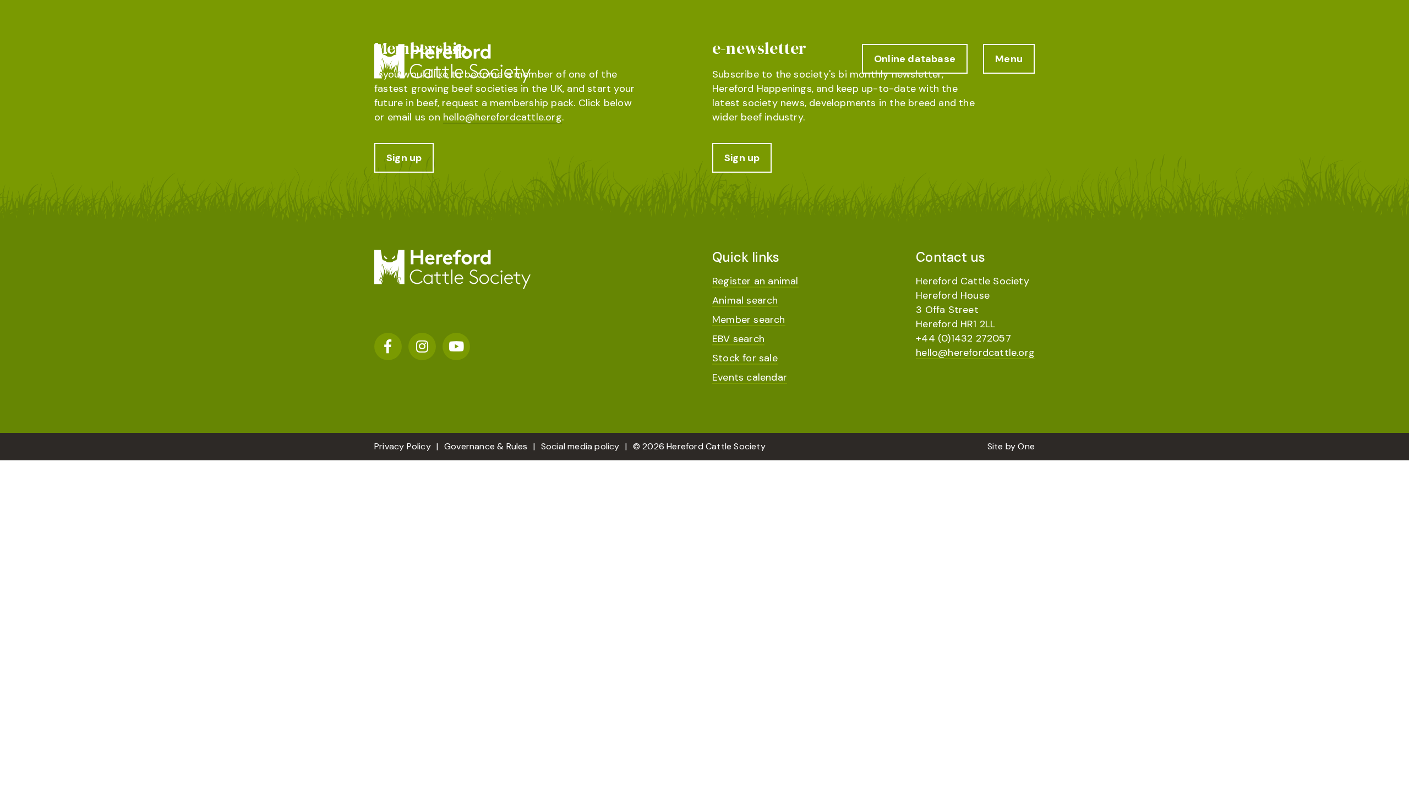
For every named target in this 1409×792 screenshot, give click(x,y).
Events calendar (749, 377)
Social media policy (580, 446)
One (1026, 446)
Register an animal (755, 281)
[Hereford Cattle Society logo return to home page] (452, 63)
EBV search (738, 338)
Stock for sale (745, 358)
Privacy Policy (402, 446)
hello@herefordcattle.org (502, 117)
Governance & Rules (486, 446)
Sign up (404, 157)
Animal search (745, 300)
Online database (914, 58)
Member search (748, 319)
